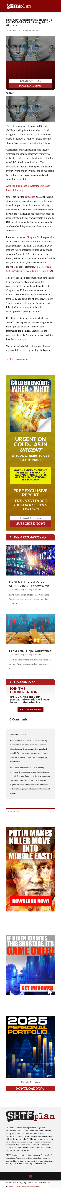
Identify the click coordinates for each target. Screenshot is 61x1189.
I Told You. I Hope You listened (30, 651)
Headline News (33, 30)
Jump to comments (18, 359)
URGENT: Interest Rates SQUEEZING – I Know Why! (29, 584)
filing (29, 237)
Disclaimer (34, 1187)
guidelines (30, 197)
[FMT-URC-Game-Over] (30, 994)
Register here (30, 709)
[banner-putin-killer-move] (30, 910)
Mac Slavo (12, 30)
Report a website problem (18, 1187)
